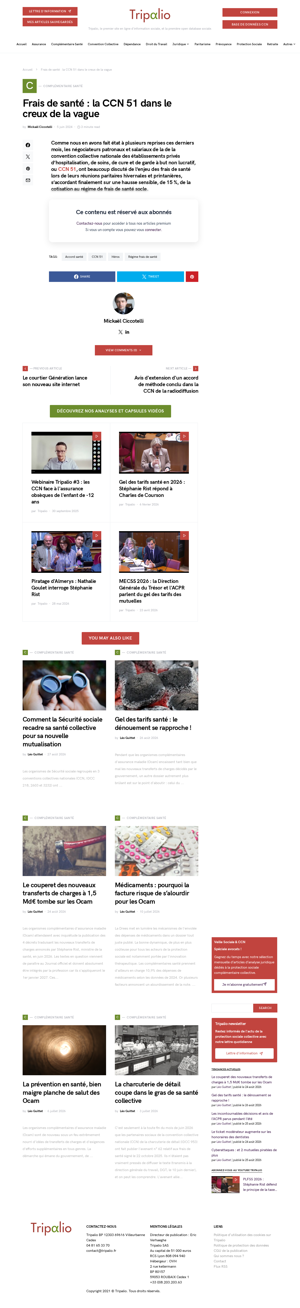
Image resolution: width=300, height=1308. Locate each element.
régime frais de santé (142, 257)
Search (265, 1008)
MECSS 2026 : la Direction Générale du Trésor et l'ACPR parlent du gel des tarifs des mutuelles (151, 591)
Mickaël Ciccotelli (40, 127)
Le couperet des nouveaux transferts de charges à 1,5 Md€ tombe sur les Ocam (59, 893)
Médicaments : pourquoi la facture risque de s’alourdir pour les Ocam (152, 893)
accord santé (74, 257)
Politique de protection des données (241, 1245)
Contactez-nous (89, 223)
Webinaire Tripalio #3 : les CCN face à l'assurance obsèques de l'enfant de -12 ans (62, 492)
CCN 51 (67, 169)
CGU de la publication (231, 1251)
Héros (115, 257)
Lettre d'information (47, 11)
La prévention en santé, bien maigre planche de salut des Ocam (62, 1092)
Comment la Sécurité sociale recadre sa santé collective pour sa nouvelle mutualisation (62, 732)
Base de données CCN (250, 24)
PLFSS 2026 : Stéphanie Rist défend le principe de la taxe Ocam (260, 1185)
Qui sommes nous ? (229, 1256)
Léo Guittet (35, 754)
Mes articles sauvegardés (50, 22)
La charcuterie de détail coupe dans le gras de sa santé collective (156, 1092)
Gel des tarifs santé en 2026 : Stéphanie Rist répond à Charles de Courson (152, 488)
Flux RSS (221, 1267)
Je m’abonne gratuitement (242, 985)
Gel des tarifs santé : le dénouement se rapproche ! (153, 724)
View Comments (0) (121, 350)
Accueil (28, 70)
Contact (220, 1261)
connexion (249, 12)
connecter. (153, 230)
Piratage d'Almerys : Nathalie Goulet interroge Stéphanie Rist (63, 588)
